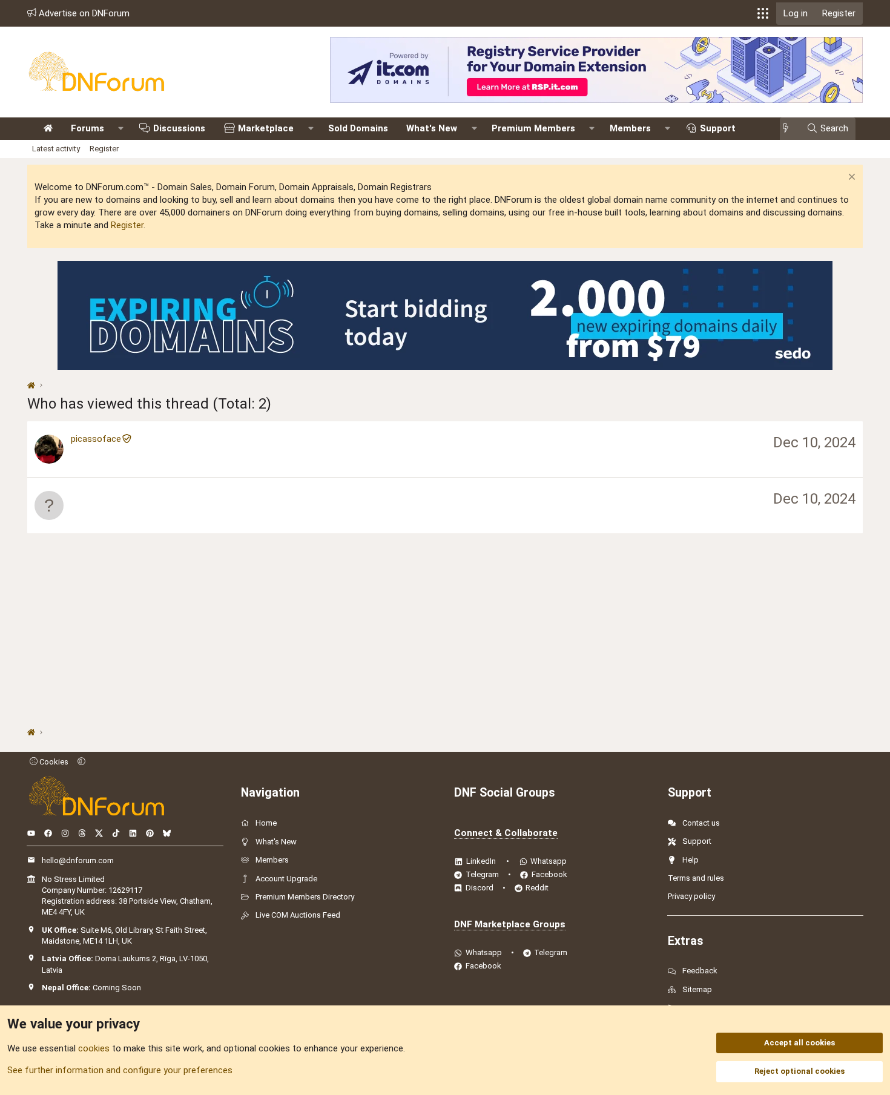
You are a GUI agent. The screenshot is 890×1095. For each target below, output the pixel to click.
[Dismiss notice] (850, 178)
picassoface (96, 438)
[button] (763, 13)
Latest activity (56, 148)
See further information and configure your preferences (119, 1070)
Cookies (53, 761)
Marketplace (266, 128)
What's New (431, 128)
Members (630, 128)
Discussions (179, 128)
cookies (94, 1048)
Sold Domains (358, 128)
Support (718, 128)
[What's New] (789, 128)
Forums (87, 128)
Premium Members (533, 128)
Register (104, 148)
